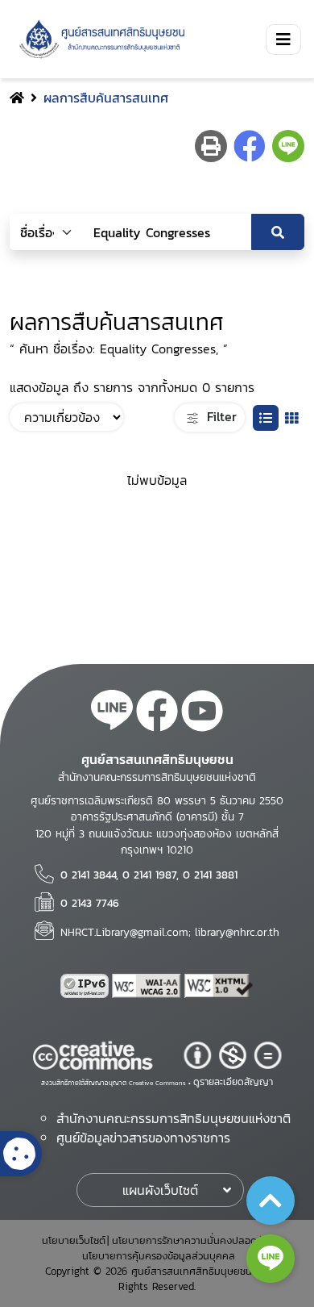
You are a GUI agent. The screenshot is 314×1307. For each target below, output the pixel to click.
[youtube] (202, 713)
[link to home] (99, 39)
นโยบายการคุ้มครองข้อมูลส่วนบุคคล (158, 1255)
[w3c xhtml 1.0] (219, 986)
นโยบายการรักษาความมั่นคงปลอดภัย (191, 1240)
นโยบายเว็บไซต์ (73, 1240)
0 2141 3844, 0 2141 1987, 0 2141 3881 (149, 874)
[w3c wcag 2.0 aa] (148, 986)
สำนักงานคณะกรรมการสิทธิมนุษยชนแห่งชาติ (173, 1118)
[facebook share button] (249, 146)
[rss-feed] (112, 713)
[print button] (211, 146)
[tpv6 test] (86, 986)
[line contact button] (270, 1258)
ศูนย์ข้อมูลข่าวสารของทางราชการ (143, 1137)
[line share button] (288, 146)
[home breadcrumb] (17, 97)
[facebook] (157, 713)
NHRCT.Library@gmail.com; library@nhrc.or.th (169, 932)
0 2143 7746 (89, 903)
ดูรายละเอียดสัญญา (233, 1082)
